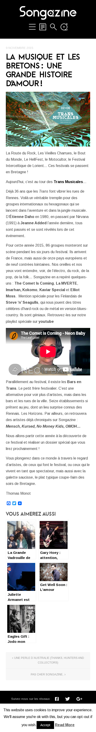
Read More (65, 725)
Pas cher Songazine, (47, 674)
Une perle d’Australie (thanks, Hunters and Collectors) (49, 660)
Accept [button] (45, 725)
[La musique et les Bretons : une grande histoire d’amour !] (48, 119)
